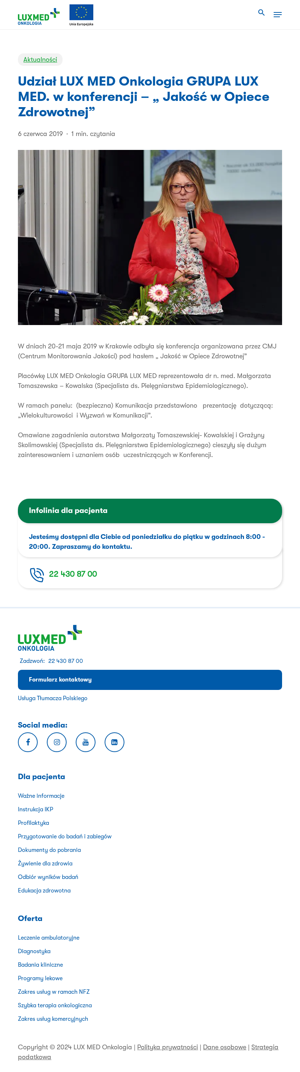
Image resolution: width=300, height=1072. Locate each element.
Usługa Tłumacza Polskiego (52, 698)
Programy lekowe (40, 978)
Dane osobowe (224, 1047)
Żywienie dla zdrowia (45, 863)
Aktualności (40, 59)
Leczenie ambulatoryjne (48, 938)
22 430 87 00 (73, 573)
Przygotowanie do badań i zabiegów (65, 836)
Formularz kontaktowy (60, 679)
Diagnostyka (34, 951)
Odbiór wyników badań (48, 877)
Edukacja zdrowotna (44, 890)
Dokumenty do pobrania (49, 850)
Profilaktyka (33, 823)
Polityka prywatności (167, 1047)
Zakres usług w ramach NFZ (54, 992)
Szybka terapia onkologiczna (55, 1005)
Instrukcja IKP (35, 809)
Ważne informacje (41, 796)
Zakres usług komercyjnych (53, 1019)
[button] (261, 13)
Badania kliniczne (40, 965)
